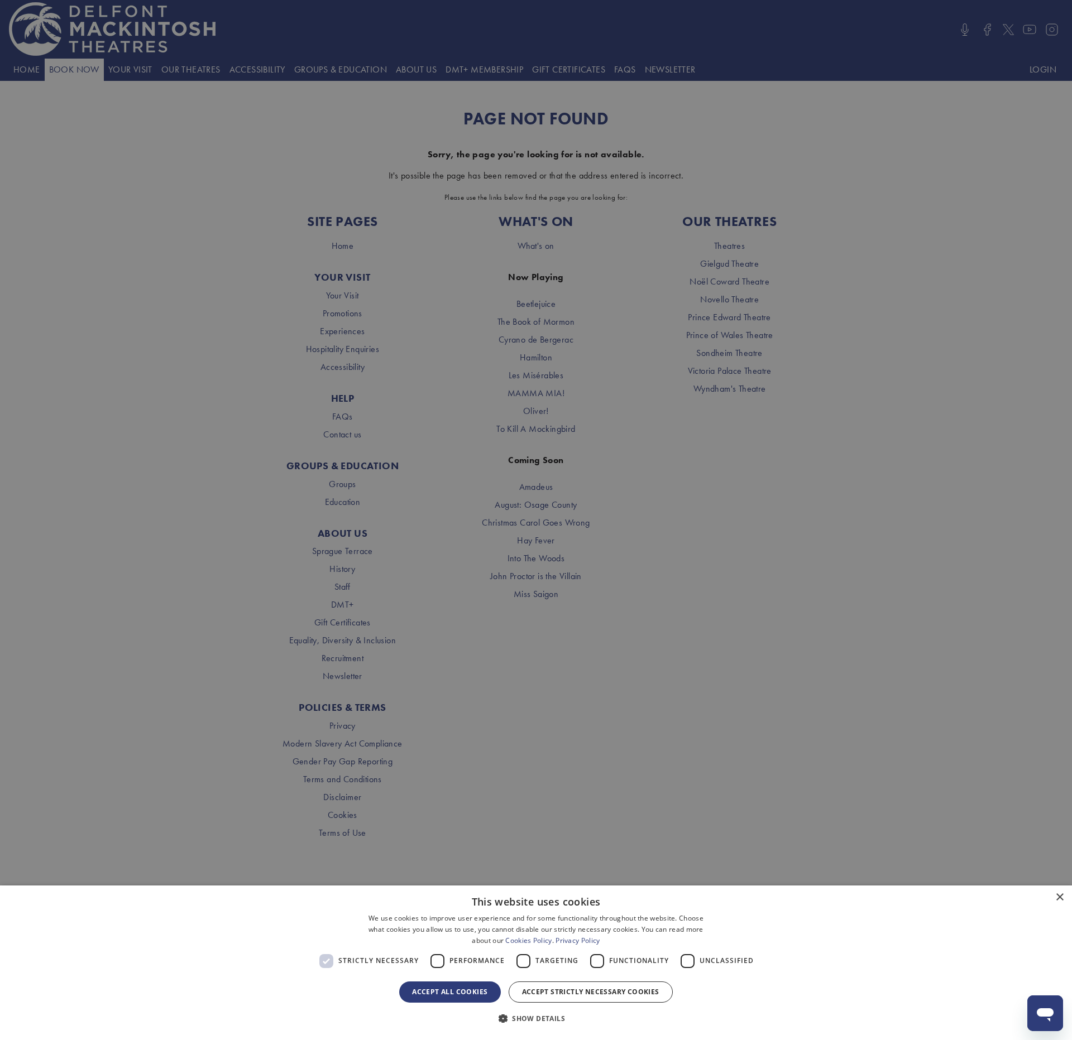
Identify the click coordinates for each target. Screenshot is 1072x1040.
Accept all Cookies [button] (449, 991)
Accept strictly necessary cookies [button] (590, 991)
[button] (536, 1019)
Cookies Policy (528, 940)
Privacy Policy (578, 940)
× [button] (1059, 897)
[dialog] (536, 962)
